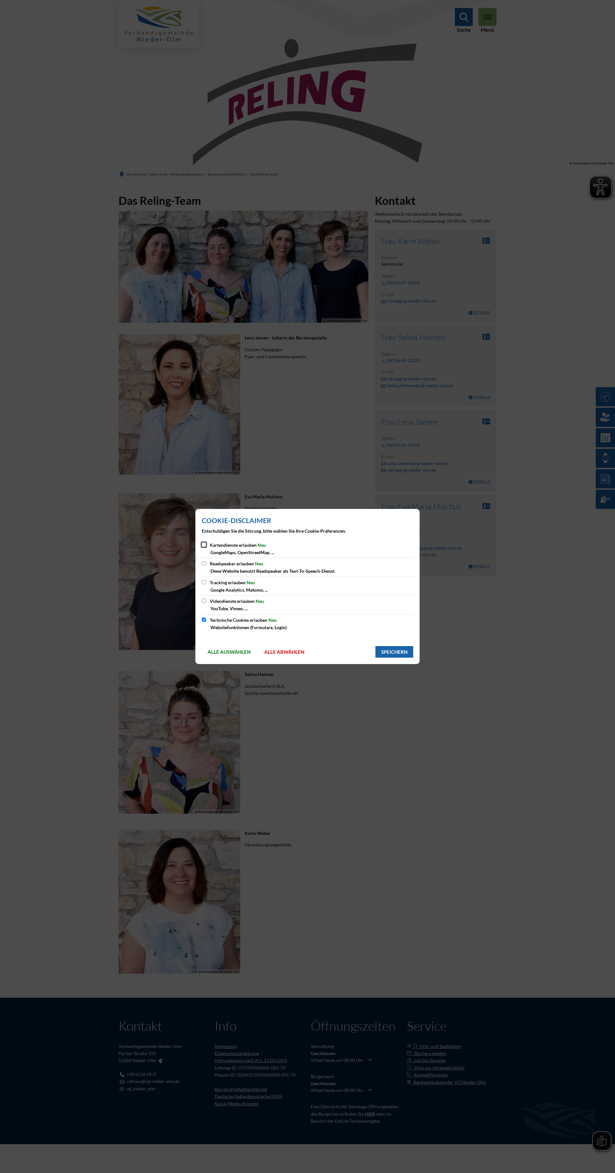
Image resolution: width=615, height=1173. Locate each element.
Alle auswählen (229, 652)
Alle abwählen (284, 652)
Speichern (394, 652)
